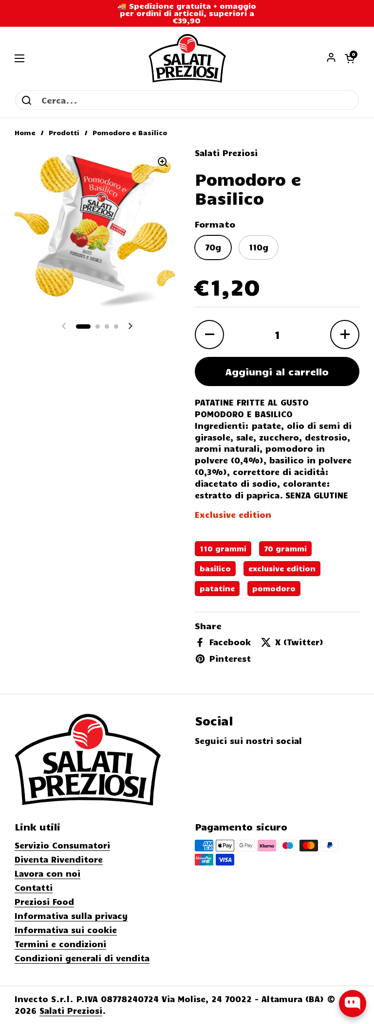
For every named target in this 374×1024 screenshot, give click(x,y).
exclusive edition (282, 568)
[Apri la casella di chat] (352, 1003)
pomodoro (274, 588)
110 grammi (223, 548)
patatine (217, 588)
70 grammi (285, 548)
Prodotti (64, 132)
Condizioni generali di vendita (82, 958)
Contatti (34, 887)
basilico (215, 568)
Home (25, 132)
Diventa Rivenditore (59, 859)
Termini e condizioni (60, 944)
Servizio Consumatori (62, 845)
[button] (349, 58)
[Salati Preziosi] (187, 58)
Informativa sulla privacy (71, 915)
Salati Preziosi (70, 1010)
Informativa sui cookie (66, 930)
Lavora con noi (47, 873)
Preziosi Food (44, 901)
